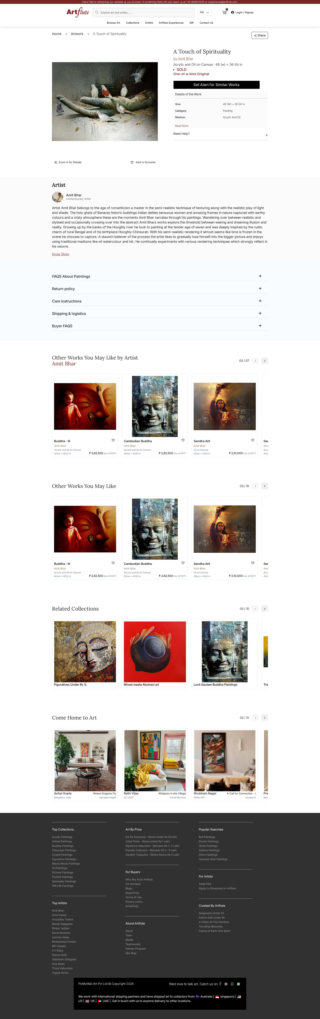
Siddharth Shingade (64, 959)
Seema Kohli (59, 954)
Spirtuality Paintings (64, 881)
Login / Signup (245, 12)
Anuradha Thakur (62, 919)
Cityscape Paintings (64, 850)
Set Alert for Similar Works (217, 85)
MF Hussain (59, 946)
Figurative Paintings (64, 859)
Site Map (131, 953)
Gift (191, 22)
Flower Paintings (209, 841)
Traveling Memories (211, 926)
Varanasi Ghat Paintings (213, 859)
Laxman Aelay (60, 937)
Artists (149, 22)
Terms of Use (133, 897)
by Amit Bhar (183, 58)
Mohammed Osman (64, 941)
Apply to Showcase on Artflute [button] (217, 888)
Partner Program (136, 948)
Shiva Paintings (208, 854)
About (129, 930)
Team (129, 935)
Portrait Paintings (62, 876)
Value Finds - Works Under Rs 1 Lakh (148, 841)
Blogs (129, 888)
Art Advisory (133, 883)
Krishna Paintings (209, 850)
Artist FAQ (205, 883)
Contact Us (206, 22)
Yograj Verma (60, 972)
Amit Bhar (58, 910)
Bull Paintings (207, 836)
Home (56, 34)
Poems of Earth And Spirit (214, 930)
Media (129, 939)
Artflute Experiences (171, 22)
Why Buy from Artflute (139, 879)
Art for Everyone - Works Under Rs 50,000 (151, 836)
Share (262, 35)
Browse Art (113, 22)
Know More (60, 254)
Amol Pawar (59, 915)
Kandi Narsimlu (61, 932)
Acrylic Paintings (62, 836)
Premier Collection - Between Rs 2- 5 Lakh (151, 850)
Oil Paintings (59, 868)
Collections (132, 22)
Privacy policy (134, 901)
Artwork (77, 34)
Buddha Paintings (62, 845)
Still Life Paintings (62, 885)
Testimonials (133, 944)
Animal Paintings (62, 841)
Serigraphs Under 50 (211, 913)
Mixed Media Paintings (66, 863)
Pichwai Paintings (62, 872)
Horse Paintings (208, 845)
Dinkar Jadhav (61, 928)
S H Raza (57, 950)
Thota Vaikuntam (62, 968)
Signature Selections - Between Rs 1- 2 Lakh (152, 845)
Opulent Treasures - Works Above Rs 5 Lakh (152, 854)
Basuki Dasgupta (62, 923)
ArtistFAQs (132, 906)
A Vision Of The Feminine (214, 922)
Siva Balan (58, 963)
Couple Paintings (62, 854)
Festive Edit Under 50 (212, 917)
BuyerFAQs (132, 892)
